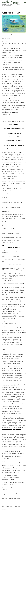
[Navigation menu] (25, 3)
